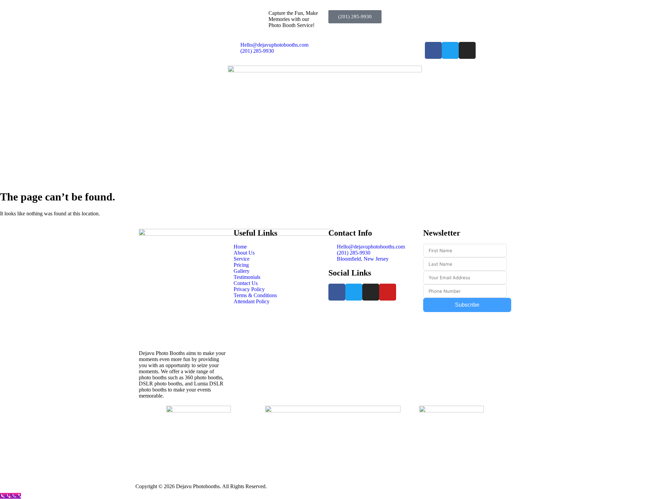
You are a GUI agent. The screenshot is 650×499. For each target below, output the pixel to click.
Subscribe (467, 305)
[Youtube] (387, 292)
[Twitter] (450, 50)
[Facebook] (433, 50)
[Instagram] (467, 50)
